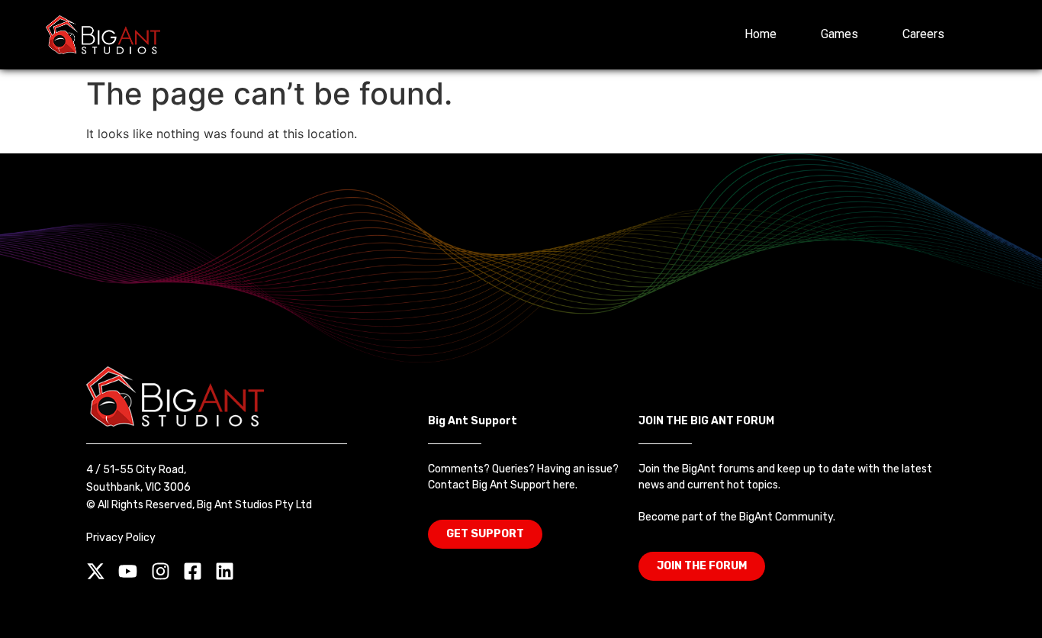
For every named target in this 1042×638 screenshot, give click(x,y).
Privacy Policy (121, 537)
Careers (923, 34)
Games (839, 34)
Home (761, 34)
